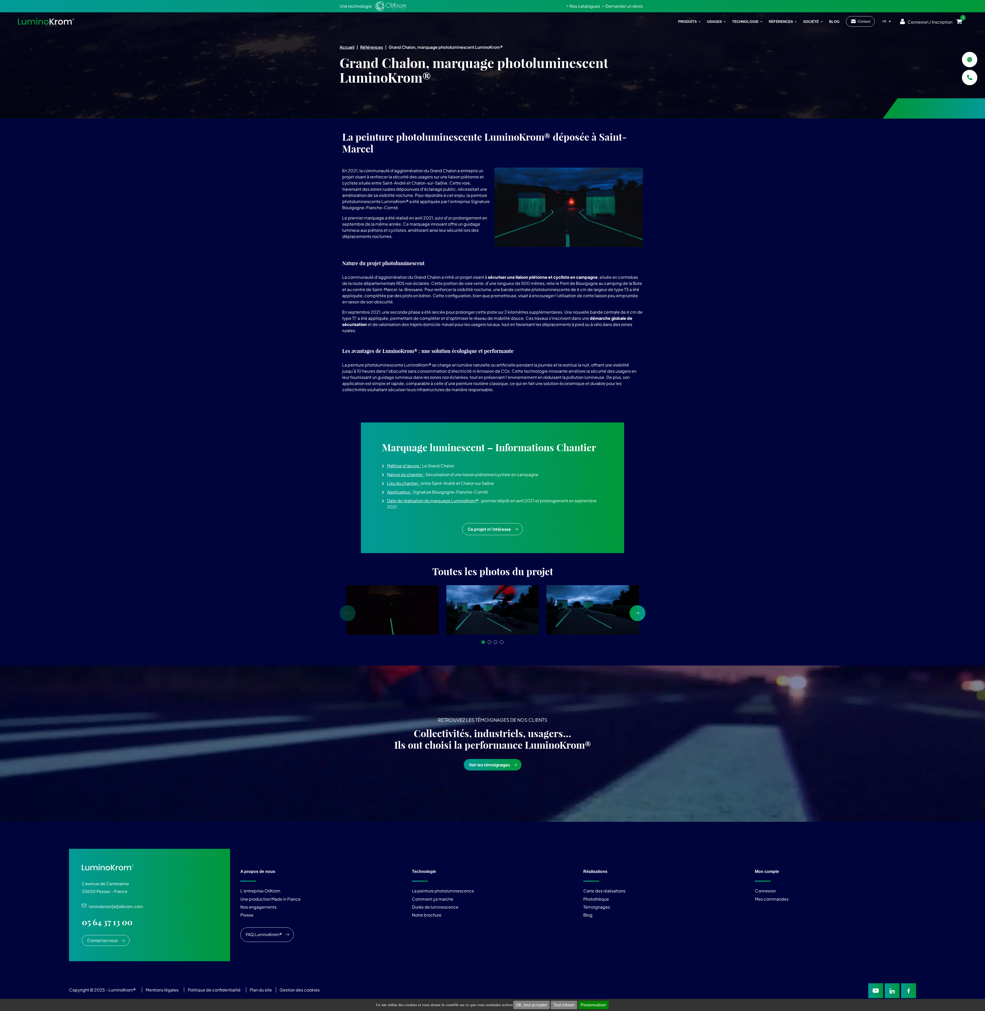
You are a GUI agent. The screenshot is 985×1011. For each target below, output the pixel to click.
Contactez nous (102, 940)
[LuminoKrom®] (46, 21)
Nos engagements (258, 907)
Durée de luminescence (435, 907)
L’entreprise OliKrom (260, 890)
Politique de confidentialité (214, 990)
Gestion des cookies (300, 990)
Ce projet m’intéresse (489, 529)
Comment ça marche (432, 898)
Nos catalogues (584, 6)
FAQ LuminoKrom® (264, 934)
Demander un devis (624, 6)
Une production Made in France (270, 898)
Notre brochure (426, 915)
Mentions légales (162, 990)
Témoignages (596, 907)
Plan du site (261, 990)
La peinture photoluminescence (443, 890)
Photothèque (596, 898)
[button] (483, 642)
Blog (588, 915)
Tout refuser (564, 1005)
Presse (246, 915)
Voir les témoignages (489, 764)
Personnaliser (593, 1005)
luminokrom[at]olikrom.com (114, 906)
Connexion (765, 890)
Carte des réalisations (604, 890)
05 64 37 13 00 (107, 922)
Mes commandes (772, 898)
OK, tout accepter (531, 1005)
